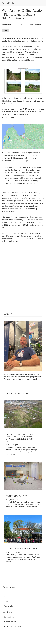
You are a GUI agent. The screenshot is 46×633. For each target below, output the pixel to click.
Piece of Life (8, 606)
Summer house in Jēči (11, 160)
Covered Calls (9, 617)
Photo (6, 596)
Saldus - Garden (26, 24)
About (6, 592)
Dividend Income (10, 621)
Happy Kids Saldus (16, 496)
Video (6, 601)
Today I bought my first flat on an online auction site (23, 102)
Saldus (5, 30)
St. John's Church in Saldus (21, 548)
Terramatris (8, 379)
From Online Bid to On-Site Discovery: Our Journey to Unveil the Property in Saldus (21, 437)
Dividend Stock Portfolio (12, 626)
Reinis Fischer (8, 2)
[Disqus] (23, 277)
